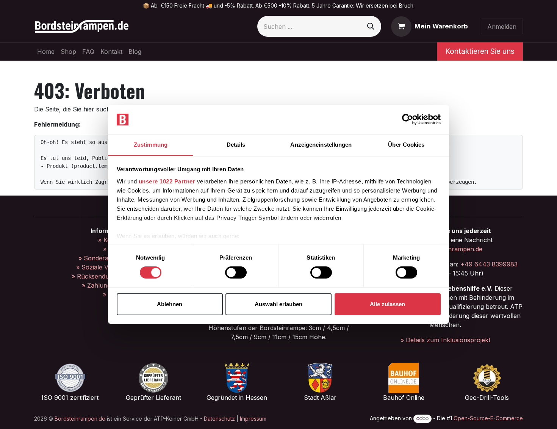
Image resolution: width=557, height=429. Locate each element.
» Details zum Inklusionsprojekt (445, 340)
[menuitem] (46, 51)
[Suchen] (370, 26)
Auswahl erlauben (278, 304)
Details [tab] (236, 144)
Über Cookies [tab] (406, 144)
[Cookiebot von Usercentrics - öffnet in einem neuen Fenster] (407, 119)
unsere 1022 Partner (167, 181)
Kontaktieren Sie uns (480, 51)
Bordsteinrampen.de (80, 418)
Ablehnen (169, 304)
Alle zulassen (387, 304)
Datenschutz (219, 418)
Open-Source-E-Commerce (488, 418)
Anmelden (501, 26)
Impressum (253, 418)
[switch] (236, 272)
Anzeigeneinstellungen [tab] (321, 144)
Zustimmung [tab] (150, 144)
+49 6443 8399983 (489, 264)
